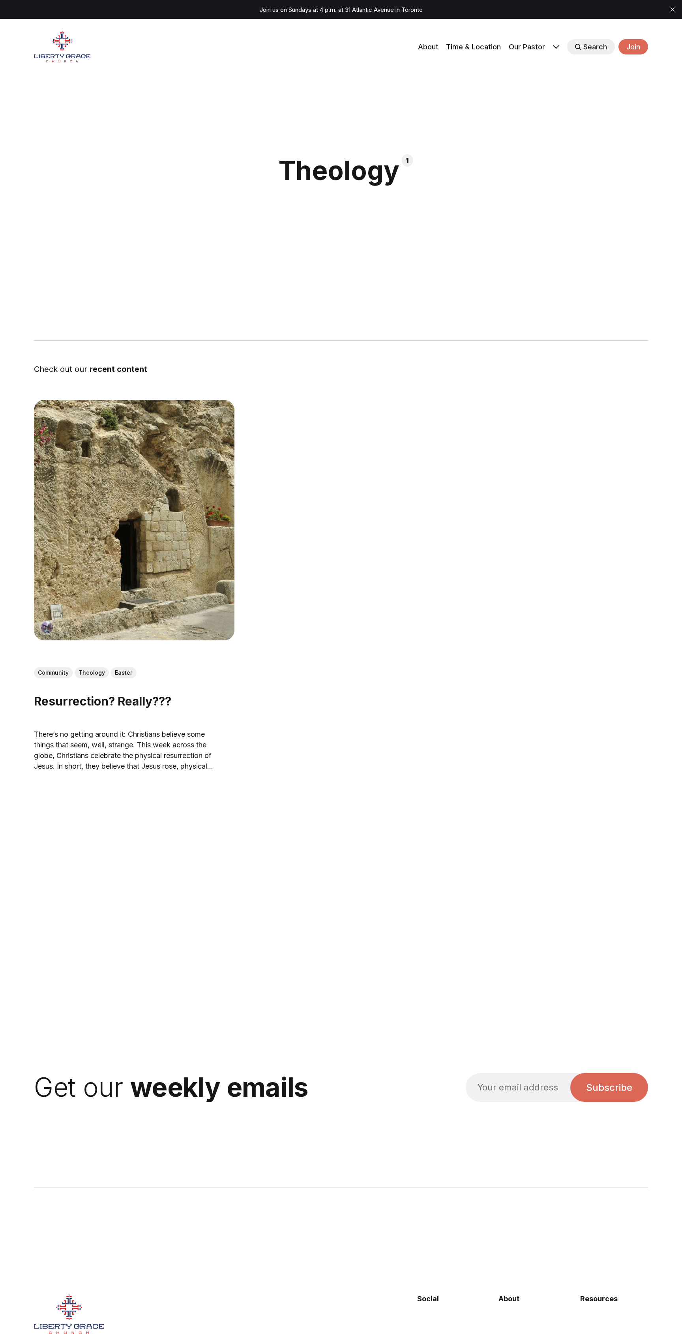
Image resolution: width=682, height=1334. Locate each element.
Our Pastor (527, 47)
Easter (123, 672)
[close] (672, 9)
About (428, 47)
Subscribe (609, 1087)
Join (633, 47)
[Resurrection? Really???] (134, 520)
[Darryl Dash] (47, 627)
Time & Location (473, 47)
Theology (92, 672)
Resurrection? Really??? (102, 701)
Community (53, 672)
